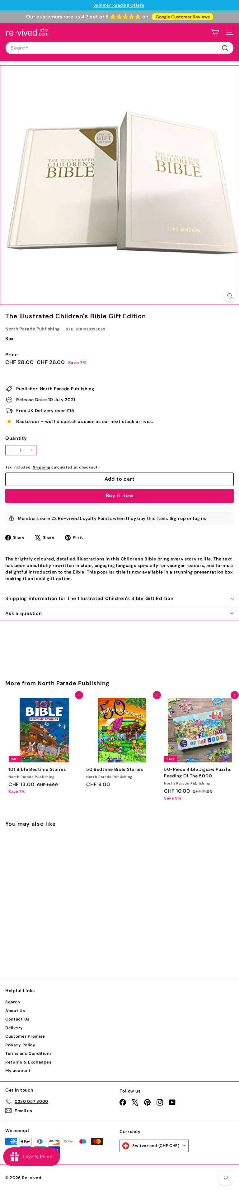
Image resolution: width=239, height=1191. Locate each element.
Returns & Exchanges (28, 1062)
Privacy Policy (20, 1045)
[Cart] (215, 32)
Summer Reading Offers (118, 5)
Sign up (178, 518)
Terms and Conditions (28, 1053)
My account (18, 1070)
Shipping (41, 467)
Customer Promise (25, 1036)
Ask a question (23, 613)
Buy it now (120, 495)
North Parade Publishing (32, 329)
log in (199, 518)
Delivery (14, 1027)
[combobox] (119, 48)
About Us (15, 1010)
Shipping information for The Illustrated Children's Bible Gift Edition (89, 598)
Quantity (16, 438)
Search (12, 1002)
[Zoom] (230, 295)
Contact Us (17, 1019)
